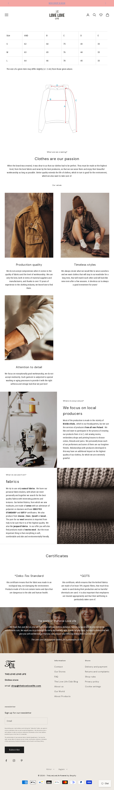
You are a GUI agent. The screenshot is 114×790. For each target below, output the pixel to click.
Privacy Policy (40, 741)
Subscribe (14, 749)
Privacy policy (92, 681)
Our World (59, 691)
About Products (62, 696)
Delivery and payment (96, 666)
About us (59, 686)
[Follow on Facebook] (6, 760)
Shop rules (90, 676)
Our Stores (59, 671)
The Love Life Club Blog (66, 681)
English (62, 769)
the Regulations (30, 730)
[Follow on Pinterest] (21, 760)
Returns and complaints (97, 671)
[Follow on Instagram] (13, 760)
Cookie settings (93, 686)
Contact (58, 666)
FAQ (56, 676)
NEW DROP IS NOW (57, 3)
